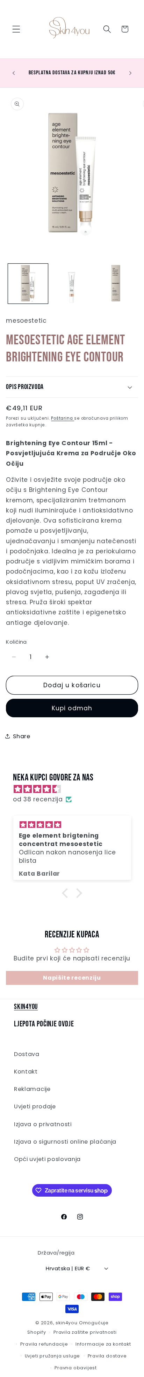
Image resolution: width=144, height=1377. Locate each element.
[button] (16, 29)
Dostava (26, 1054)
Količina (16, 641)
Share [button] (21, 736)
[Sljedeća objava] (130, 73)
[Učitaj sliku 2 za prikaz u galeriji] (72, 284)
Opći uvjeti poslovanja (47, 1159)
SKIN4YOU (26, 1006)
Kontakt (26, 1072)
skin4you (66, 1323)
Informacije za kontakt (103, 1344)
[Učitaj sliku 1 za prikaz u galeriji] (28, 284)
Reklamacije (32, 1089)
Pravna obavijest (76, 1368)
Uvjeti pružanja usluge (52, 1356)
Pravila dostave (107, 1356)
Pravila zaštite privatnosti (85, 1332)
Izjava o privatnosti (43, 1124)
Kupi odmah (72, 708)
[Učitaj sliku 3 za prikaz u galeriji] (116, 284)
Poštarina (62, 418)
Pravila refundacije (44, 1344)
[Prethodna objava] (13, 73)
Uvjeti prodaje (35, 1106)
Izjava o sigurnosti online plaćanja (65, 1142)
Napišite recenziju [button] (72, 978)
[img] (75, 789)
